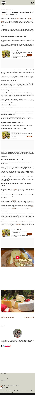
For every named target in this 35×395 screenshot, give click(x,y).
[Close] (26, 183)
